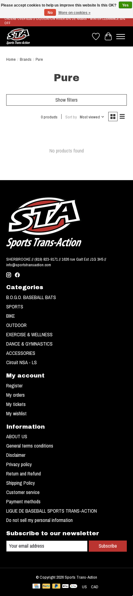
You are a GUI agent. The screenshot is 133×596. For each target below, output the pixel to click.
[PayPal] (46, 587)
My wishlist (16, 413)
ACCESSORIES (20, 353)
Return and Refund (23, 473)
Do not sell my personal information (39, 520)
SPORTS (14, 306)
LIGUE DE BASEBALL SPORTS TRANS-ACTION (51, 510)
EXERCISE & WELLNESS (29, 334)
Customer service (23, 492)
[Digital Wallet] (69, 587)
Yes (125, 5)
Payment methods (23, 501)
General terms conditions (29, 445)
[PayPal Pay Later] (56, 587)
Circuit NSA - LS (21, 362)
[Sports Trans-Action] (18, 36)
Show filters (66, 99)
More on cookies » (74, 13)
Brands (26, 59)
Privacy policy (19, 464)
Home (11, 59)
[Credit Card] (36, 587)
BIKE (10, 315)
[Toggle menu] (120, 36)
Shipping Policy (20, 482)
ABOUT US (16, 436)
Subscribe (108, 545)
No (50, 13)
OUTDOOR (16, 325)
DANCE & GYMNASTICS (29, 343)
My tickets (16, 404)
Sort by (71, 117)
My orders (15, 394)
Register (14, 385)
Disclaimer (15, 455)
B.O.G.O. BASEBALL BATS (31, 297)
